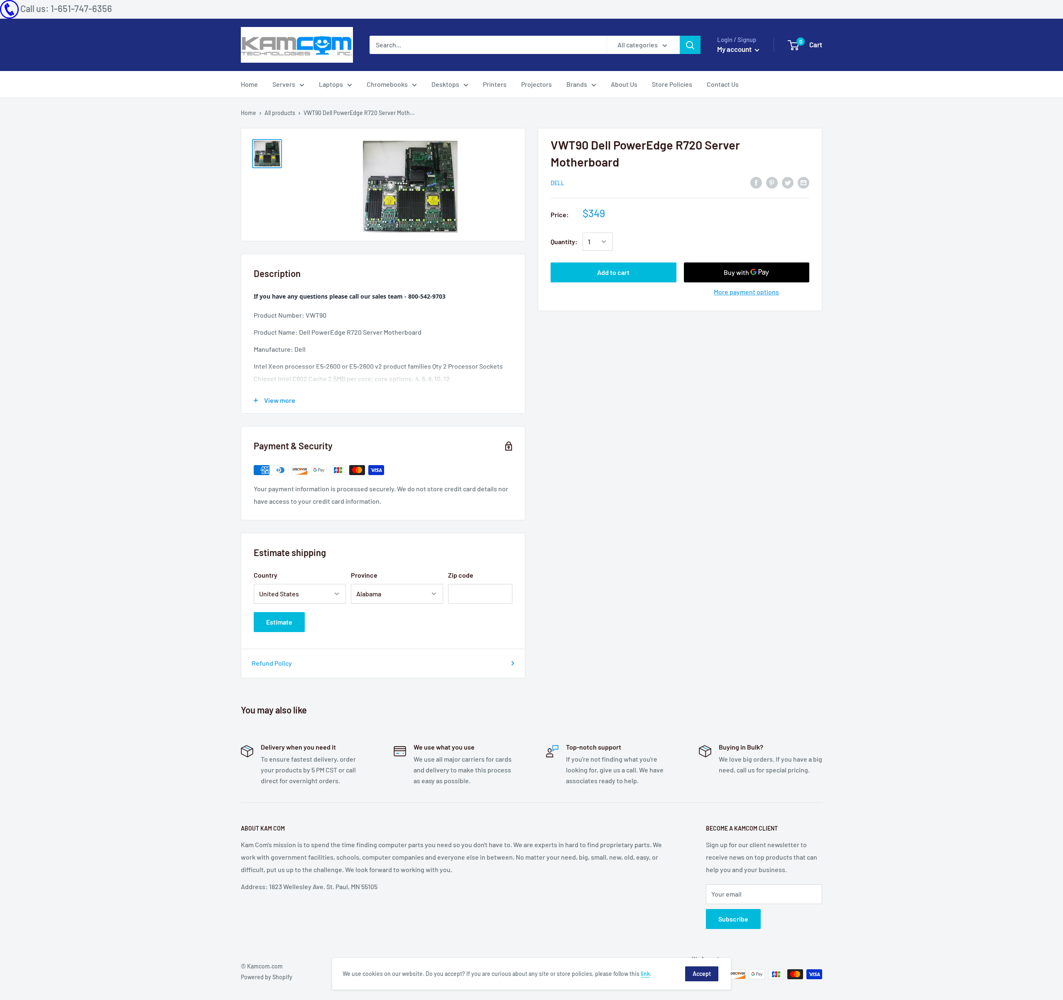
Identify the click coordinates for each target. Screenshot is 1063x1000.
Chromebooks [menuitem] (387, 84)
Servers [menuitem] (283, 84)
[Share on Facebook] (756, 182)
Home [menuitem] (249, 84)
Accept (702, 973)
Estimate (279, 622)
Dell (557, 182)
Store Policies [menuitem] (672, 84)
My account (735, 49)
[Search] (690, 45)
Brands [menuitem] (576, 84)
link (645, 973)
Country (265, 575)
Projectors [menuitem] (536, 84)
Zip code (460, 575)
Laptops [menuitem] (331, 84)
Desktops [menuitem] (445, 84)
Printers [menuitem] (495, 84)
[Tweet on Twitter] (788, 182)
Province (364, 575)
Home (248, 112)
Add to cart (613, 272)
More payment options (746, 292)
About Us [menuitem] (624, 84)
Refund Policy (272, 663)
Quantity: (564, 241)
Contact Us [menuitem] (723, 84)
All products (280, 112)
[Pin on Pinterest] (772, 182)
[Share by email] (803, 182)
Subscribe (733, 919)
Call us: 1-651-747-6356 (66, 8)
